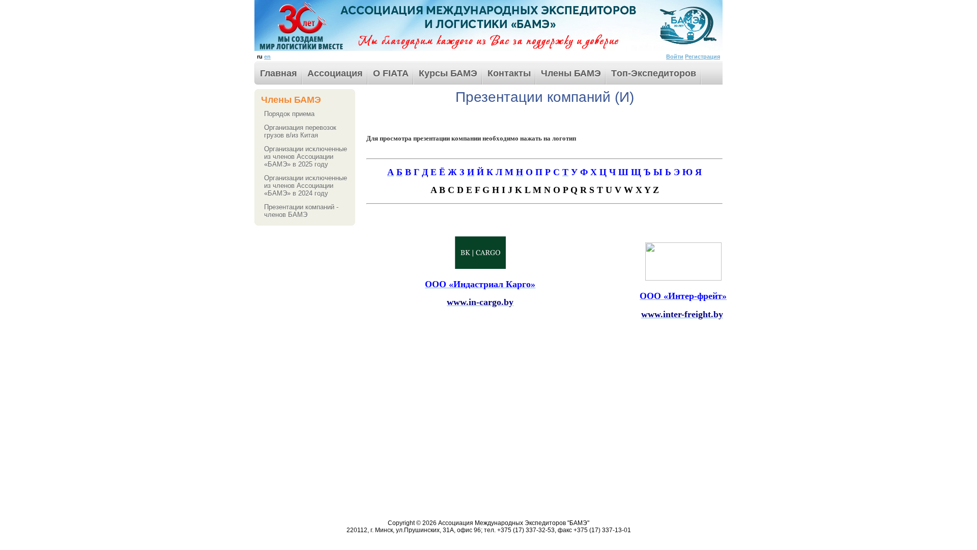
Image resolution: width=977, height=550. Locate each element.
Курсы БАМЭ (448, 73)
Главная (278, 73)
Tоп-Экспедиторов (653, 73)
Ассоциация (335, 73)
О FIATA (391, 73)
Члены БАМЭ (571, 73)
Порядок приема (289, 114)
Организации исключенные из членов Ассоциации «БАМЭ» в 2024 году (305, 185)
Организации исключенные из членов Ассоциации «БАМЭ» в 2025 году (305, 156)
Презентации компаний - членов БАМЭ (301, 210)
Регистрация (702, 56)
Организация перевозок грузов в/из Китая (300, 131)
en (267, 56)
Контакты (509, 73)
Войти (674, 56)
